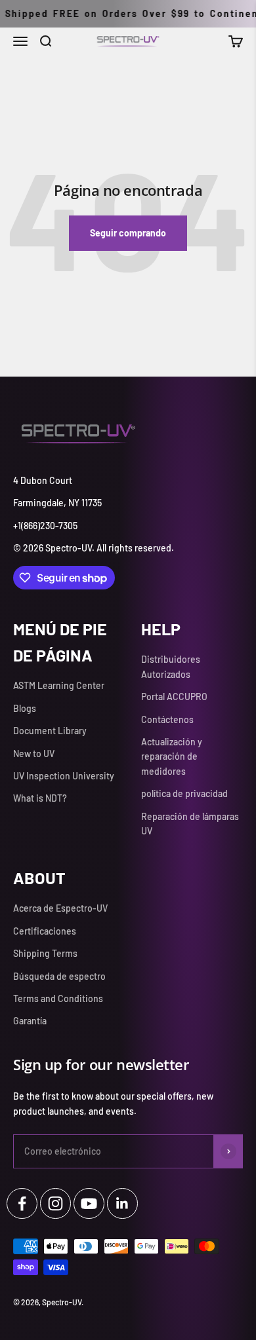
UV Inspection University (63, 775)
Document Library (50, 730)
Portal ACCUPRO (174, 696)
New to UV (33, 753)
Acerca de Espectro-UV (60, 908)
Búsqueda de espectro (59, 976)
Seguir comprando (128, 232)
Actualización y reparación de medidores (171, 756)
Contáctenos (167, 719)
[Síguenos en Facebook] (22, 1203)
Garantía (30, 1020)
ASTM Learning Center (58, 685)
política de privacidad (184, 793)
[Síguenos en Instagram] (55, 1203)
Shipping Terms (45, 953)
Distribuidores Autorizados (170, 666)
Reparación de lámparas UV (190, 823)
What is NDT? (40, 798)
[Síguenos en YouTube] (89, 1203)
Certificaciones (44, 931)
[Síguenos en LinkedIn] (122, 1203)
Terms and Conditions (58, 998)
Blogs (24, 708)
